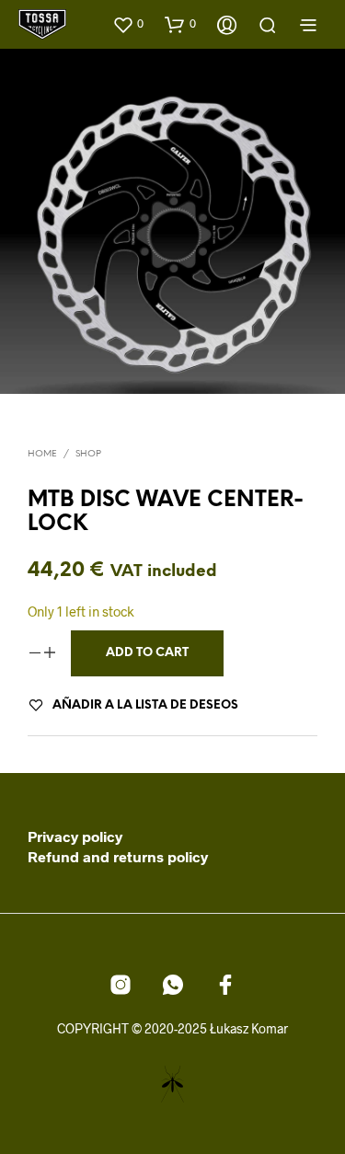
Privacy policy (75, 836)
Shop (88, 454)
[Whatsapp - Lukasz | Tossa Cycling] (173, 985)
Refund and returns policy (118, 856)
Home (42, 454)
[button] (128, 24)
